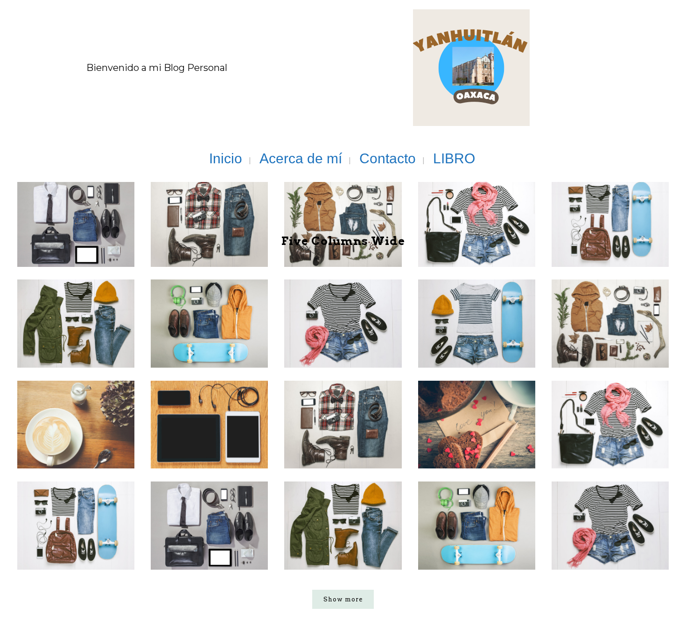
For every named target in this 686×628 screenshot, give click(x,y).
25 (345, 351)
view (95, 334)
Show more (343, 599)
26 (78, 351)
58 (612, 351)
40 (479, 351)
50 (211, 452)
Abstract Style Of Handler (610, 402)
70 (78, 452)
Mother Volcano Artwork (477, 503)
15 (212, 351)
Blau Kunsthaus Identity (476, 402)
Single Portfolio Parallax (76, 503)
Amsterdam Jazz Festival (343, 503)
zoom (58, 334)
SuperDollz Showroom (610, 503)
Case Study (343, 402)
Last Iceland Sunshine (209, 503)
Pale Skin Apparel (76, 394)
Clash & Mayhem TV (209, 394)
